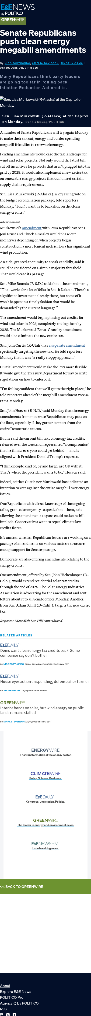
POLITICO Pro (11, 997)
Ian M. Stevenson (14, 721)
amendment (32, 228)
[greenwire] (13, 702)
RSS (3, 1009)
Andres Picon (12, 690)
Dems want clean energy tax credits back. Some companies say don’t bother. (40, 653)
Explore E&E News (15, 991)
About (5, 985)
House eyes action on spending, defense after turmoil (45, 681)
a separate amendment (67, 345)
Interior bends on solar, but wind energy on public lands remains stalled (42, 710)
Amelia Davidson (45, 63)
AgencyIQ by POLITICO (19, 1003)
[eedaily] (11, 645)
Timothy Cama (72, 63)
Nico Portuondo (17, 63)
